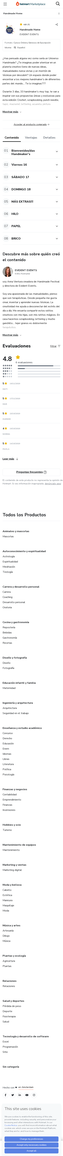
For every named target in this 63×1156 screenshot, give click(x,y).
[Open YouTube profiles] (26, 1095)
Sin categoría (11, 1067)
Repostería (9, 627)
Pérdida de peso (12, 1006)
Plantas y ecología (14, 956)
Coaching (7, 597)
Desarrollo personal (14, 602)
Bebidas (7, 632)
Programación (10, 1047)
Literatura (8, 764)
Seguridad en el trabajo (16, 713)
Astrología (9, 556)
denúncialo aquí (53, 483)
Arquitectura (10, 708)
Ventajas (31, 138)
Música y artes (11, 925)
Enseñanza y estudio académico (22, 728)
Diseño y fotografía (15, 658)
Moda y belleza (12, 885)
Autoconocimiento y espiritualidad (24, 551)
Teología (8, 572)
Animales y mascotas (16, 531)
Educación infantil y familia (19, 683)
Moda (6, 910)
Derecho (7, 738)
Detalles (49, 138)
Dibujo (6, 936)
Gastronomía (10, 638)
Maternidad (9, 688)
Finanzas (7, 805)
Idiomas (7, 754)
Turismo (7, 830)
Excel (6, 1041)
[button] (28, 151)
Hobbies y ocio (12, 825)
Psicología (8, 774)
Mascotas (8, 536)
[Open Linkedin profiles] (19, 1095)
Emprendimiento (12, 799)
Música (6, 941)
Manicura (7, 900)
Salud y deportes (13, 1001)
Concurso (8, 733)
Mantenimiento (11, 850)
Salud (6, 1021)
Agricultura (9, 961)
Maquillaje (8, 905)
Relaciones (9, 981)
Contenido (12, 138)
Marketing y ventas (14, 865)
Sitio (5, 1052)
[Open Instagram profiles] (34, 1095)
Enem (6, 749)
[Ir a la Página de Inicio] (30, 4)
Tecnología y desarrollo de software (26, 1036)
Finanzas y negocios (15, 789)
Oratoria (7, 607)
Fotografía (8, 668)
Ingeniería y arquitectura (18, 703)
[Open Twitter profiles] (12, 1095)
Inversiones (9, 810)
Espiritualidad (10, 561)
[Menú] (5, 4)
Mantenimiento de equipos (19, 845)
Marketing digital (12, 870)
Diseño (6, 663)
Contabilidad (10, 794)
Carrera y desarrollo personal (21, 587)
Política (7, 769)
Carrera (7, 592)
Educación (8, 743)
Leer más (8, 459)
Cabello (7, 890)
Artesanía (8, 930)
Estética (7, 895)
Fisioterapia (9, 1016)
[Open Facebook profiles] (5, 1095)
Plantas (7, 966)
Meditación (9, 567)
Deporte (7, 1011)
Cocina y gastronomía (16, 622)
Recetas (7, 643)
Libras (6, 759)
